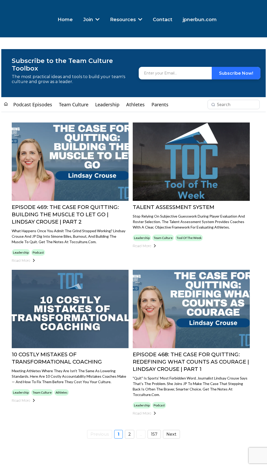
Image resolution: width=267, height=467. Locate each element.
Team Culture (73, 104)
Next (171, 434)
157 (154, 434)
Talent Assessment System (173, 207)
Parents (159, 104)
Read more (21, 260)
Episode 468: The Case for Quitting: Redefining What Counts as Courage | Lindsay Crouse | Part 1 (191, 361)
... (141, 434)
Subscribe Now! (236, 73)
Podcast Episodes (32, 104)
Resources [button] (123, 19)
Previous (99, 434)
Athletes (135, 104)
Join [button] (88, 19)
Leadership (107, 104)
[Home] (6, 104)
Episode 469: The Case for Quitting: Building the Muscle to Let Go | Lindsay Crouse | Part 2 (65, 214)
